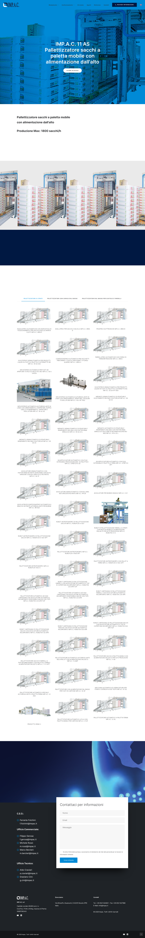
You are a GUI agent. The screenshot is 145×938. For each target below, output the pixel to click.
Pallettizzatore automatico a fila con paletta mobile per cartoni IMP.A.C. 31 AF (72, 720)
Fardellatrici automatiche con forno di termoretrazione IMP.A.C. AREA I (110, 358)
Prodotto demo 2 (34, 724)
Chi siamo (80, 5)
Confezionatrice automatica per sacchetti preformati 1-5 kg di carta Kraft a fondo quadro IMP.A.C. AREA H (72, 360)
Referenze (97, 5)
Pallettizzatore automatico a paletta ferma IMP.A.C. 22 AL (111, 718)
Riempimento (53, 5)
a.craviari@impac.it (28, 873)
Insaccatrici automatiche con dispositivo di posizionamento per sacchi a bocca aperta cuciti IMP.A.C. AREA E (34, 330)
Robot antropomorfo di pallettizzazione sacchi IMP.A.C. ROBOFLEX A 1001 (72, 522)
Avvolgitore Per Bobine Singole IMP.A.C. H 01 (111, 493)
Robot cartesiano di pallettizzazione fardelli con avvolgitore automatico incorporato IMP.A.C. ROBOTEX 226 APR (110, 592)
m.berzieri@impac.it (29, 853)
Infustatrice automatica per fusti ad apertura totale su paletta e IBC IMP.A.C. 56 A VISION (34, 371)
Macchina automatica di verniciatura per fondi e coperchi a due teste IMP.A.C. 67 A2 (111, 688)
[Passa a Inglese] (140, 5)
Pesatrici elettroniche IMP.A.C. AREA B (110, 329)
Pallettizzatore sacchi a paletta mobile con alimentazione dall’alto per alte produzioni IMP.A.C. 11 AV (111, 657)
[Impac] (11, 5)
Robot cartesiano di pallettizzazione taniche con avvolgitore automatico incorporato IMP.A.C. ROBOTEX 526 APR (72, 627)
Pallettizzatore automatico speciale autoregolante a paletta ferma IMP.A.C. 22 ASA (34, 694)
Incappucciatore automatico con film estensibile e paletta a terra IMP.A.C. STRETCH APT (111, 463)
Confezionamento (67, 5)
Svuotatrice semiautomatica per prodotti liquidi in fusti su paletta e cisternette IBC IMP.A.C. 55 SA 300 (34, 362)
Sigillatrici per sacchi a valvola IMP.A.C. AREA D (72, 329)
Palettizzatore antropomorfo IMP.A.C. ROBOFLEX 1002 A (34, 566)
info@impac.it (103, 906)
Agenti (89, 5)
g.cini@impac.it (27, 880)
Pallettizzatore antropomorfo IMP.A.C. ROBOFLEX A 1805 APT (72, 552)
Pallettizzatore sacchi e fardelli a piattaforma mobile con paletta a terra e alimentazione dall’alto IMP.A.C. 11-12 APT (34, 662)
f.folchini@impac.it (28, 823)
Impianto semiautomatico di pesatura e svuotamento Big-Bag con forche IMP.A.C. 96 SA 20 (111, 398)
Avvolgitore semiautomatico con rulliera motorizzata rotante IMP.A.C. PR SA (72, 492)
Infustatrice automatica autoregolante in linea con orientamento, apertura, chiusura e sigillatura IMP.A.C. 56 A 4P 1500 (72, 398)
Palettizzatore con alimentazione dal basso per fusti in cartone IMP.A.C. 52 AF (72, 690)
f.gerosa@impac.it (28, 839)
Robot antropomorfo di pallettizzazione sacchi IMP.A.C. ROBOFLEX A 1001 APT (34, 537)
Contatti (106, 5)
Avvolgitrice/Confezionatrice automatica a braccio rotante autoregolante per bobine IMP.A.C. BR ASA (34, 506)
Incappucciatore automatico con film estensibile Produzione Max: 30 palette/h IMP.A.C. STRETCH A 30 (72, 461)
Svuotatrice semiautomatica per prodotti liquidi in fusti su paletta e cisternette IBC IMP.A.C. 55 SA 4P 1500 (110, 388)
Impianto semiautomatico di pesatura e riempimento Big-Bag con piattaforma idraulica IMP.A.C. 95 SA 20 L (72, 430)
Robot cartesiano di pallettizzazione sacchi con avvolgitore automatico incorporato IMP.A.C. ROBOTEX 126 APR (34, 630)
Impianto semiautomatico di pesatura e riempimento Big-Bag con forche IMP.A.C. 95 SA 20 (34, 441)
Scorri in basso (72, 70)
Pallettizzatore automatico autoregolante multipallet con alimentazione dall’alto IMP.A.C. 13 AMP (72, 659)
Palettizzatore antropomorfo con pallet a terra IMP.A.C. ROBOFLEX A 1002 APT (111, 562)
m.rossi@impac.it (28, 846)
